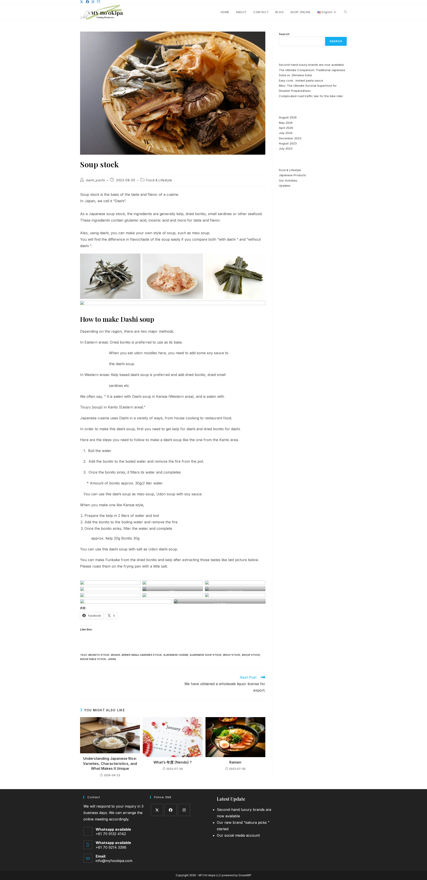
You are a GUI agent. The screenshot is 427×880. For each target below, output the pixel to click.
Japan (112, 659)
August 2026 (288, 117)
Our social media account (238, 835)
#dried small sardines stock (142, 654)
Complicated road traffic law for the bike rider (311, 96)
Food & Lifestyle (159, 180)
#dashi (115, 654)
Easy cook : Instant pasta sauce (301, 80)
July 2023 (285, 148)
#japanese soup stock (206, 654)
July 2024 (285, 133)
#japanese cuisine (175, 654)
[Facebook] (170, 810)
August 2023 (288, 143)
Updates (284, 185)
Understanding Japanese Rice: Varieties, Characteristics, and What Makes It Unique (110, 763)
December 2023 (290, 138)
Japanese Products (292, 175)
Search (284, 34)
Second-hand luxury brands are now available (311, 64)
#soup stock (251, 654)
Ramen (235, 762)
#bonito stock (98, 654)
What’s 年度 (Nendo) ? (172, 762)
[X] (157, 810)
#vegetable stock (93, 659)
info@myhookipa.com (114, 860)
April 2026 (286, 128)
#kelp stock (231, 654)
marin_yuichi (95, 180)
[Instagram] (184, 810)
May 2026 (286, 122)
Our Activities (288, 180)
